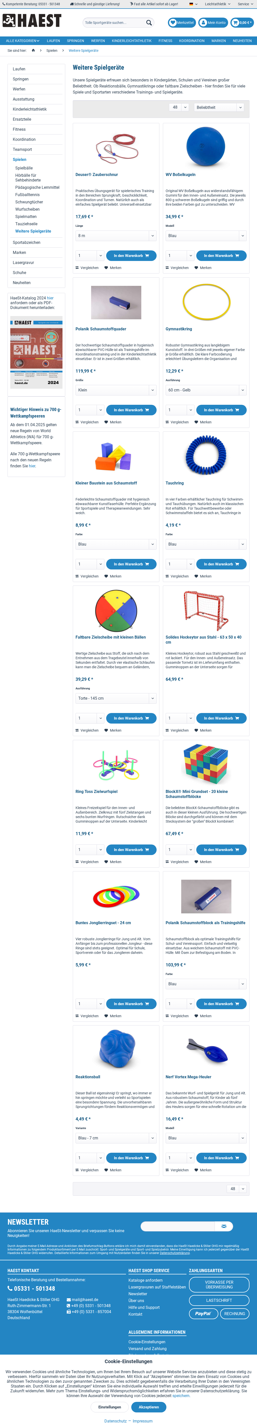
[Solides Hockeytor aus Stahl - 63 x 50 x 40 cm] (206, 611)
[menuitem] (119, 23)
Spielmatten (26, 216)
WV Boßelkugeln (181, 174)
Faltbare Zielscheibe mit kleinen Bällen (111, 637)
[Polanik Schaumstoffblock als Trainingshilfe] (206, 896)
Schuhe (19, 272)
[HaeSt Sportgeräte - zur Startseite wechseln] (32, 22)
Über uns (136, 1300)
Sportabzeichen (26, 242)
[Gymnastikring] (206, 302)
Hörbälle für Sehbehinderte (28, 178)
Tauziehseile (26, 223)
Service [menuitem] (244, 4)
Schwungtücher (29, 202)
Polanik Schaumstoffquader (101, 329)
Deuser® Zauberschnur (97, 174)
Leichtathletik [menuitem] (216, 4)
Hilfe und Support (144, 1307)
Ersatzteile (22, 119)
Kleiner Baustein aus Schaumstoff (106, 483)
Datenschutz (115, 1421)
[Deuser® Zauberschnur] (116, 148)
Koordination (24, 139)
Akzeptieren (149, 1407)
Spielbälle (24, 168)
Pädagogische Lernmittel (37, 187)
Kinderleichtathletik (30, 109)
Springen (21, 79)
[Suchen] (149, 23)
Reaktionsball (88, 1077)
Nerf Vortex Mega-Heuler (188, 1077)
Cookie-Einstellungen (146, 1342)
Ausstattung (23, 99)
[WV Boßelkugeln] (206, 148)
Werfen (19, 89)
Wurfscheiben (27, 209)
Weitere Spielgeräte (33, 231)
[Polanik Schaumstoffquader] (116, 302)
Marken (19, 252)
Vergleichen (89, 268)
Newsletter (137, 1293)
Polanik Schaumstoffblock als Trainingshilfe (205, 922)
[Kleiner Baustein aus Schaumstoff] (116, 456)
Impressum (142, 1421)
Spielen (19, 159)
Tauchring (175, 483)
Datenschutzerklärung (175, 1253)
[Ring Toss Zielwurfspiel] (116, 765)
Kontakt (135, 1314)
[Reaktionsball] (116, 1050)
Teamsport (22, 149)
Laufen (19, 69)
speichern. (181, 1395)
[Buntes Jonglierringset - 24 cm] (116, 896)
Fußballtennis (27, 194)
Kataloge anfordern (145, 1280)
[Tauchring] (206, 456)
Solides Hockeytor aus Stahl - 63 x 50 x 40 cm (203, 640)
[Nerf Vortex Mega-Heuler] (206, 1050)
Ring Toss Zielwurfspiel (96, 791)
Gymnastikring (179, 329)
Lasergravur (23, 262)
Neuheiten (22, 282)
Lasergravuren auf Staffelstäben (157, 1287)
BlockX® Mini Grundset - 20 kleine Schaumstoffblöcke (197, 794)
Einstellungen (109, 1407)
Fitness (19, 129)
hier (50, 298)
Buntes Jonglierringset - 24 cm (103, 922)
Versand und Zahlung (147, 1348)
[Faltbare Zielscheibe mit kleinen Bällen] (116, 611)
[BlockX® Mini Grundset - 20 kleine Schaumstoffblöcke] (206, 765)
